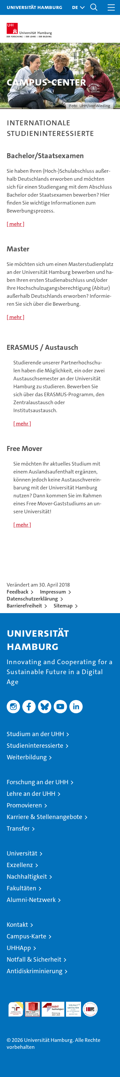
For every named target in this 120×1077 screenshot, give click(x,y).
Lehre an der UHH (31, 794)
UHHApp (19, 948)
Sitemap (63, 605)
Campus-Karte (26, 936)
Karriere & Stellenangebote (44, 817)
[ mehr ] (15, 224)
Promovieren (24, 805)
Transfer (18, 828)
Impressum (53, 591)
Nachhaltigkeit (27, 876)
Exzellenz (20, 865)
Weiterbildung (27, 757)
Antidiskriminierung (34, 971)
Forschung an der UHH (37, 782)
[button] (76, 7)
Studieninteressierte (35, 745)
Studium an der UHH (35, 734)
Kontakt (17, 924)
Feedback (17, 591)
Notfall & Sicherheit (34, 959)
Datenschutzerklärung (32, 598)
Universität (22, 853)
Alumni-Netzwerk (31, 900)
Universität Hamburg (34, 7)
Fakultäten (21, 888)
